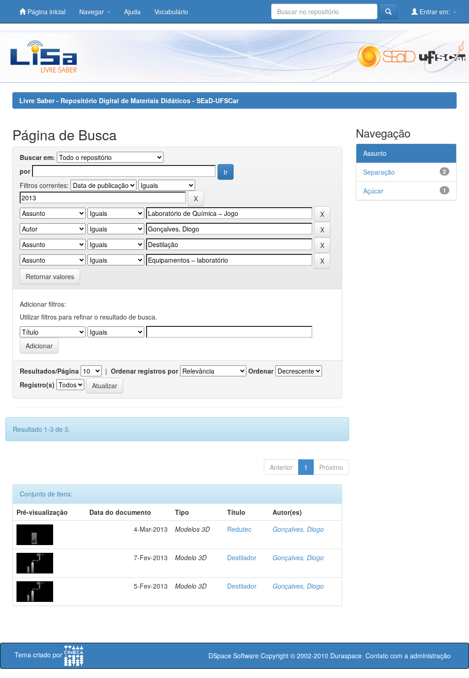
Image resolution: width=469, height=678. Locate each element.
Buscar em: (37, 157)
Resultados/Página (49, 370)
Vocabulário (171, 11)
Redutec (239, 529)
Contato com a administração (408, 655)
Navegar (92, 11)
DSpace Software (233, 655)
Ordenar (260, 370)
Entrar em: (435, 11)
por (25, 171)
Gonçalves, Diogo (298, 529)
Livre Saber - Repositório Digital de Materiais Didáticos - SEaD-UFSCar (129, 100)
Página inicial (45, 11)
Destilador (241, 557)
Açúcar (373, 190)
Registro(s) (37, 384)
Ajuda (132, 11)
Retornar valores (50, 276)
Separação (379, 171)
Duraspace (346, 655)
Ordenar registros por (144, 370)
